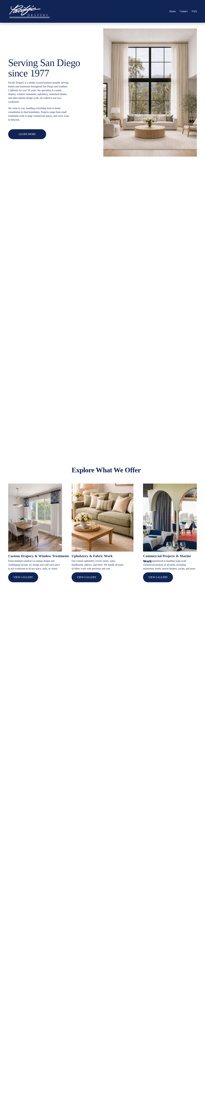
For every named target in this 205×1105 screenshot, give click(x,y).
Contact (184, 11)
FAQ (194, 11)
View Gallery (23, 577)
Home (172, 11)
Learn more (27, 134)
